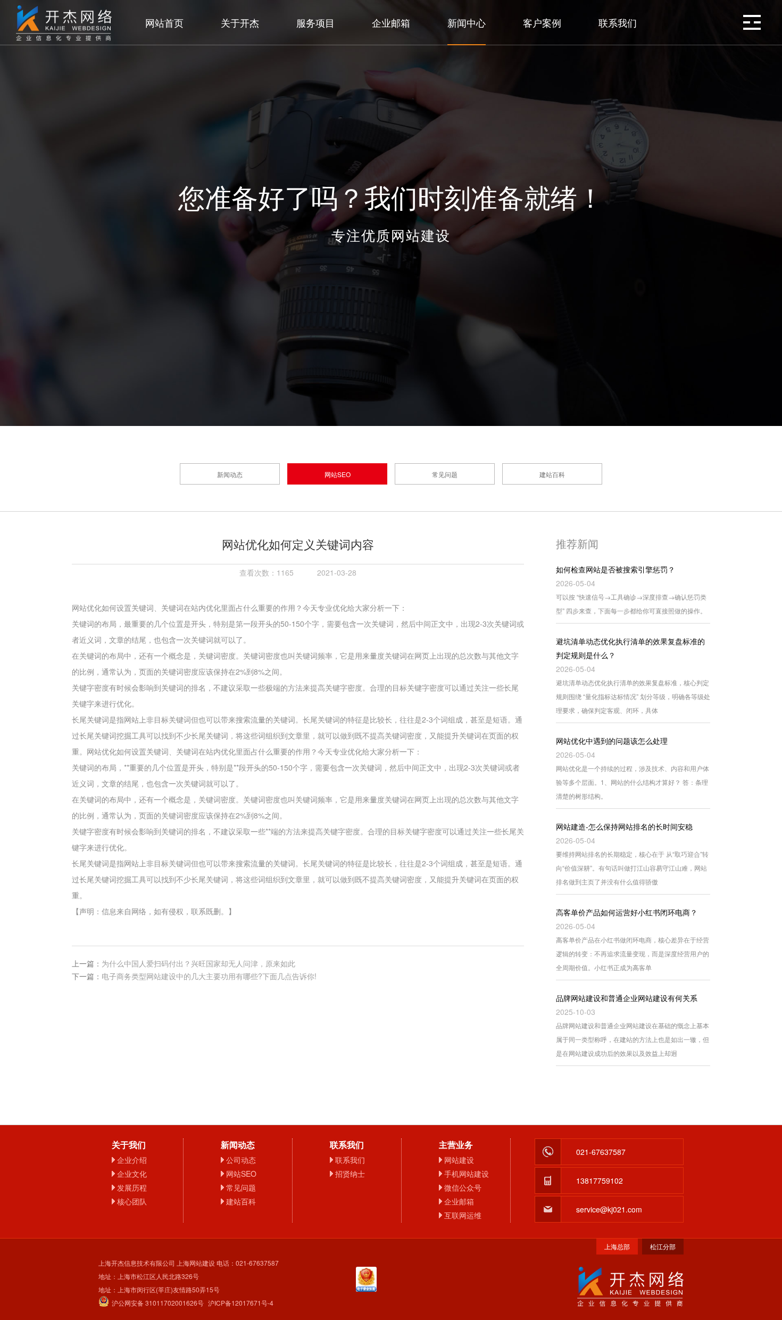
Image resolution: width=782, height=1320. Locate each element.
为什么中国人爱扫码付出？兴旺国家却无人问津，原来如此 (198, 963)
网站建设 (459, 1159)
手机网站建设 (466, 1173)
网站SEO (338, 474)
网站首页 (164, 22)
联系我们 (617, 22)
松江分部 (663, 1246)
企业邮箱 (391, 22)
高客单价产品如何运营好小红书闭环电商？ (626, 912)
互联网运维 (462, 1215)
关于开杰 (240, 22)
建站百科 (552, 474)
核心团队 (132, 1201)
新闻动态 (230, 474)
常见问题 (444, 474)
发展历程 (132, 1187)
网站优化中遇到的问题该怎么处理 (612, 740)
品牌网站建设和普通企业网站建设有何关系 (626, 998)
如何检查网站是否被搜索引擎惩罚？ (615, 569)
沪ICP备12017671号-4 (240, 1302)
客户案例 (542, 22)
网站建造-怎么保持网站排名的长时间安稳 (624, 826)
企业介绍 (132, 1159)
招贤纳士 (350, 1173)
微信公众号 (462, 1187)
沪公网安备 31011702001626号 (158, 1302)
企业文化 (132, 1173)
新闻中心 (466, 22)
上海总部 (617, 1246)
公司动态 (241, 1159)
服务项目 (315, 22)
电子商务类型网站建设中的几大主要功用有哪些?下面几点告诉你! (209, 976)
